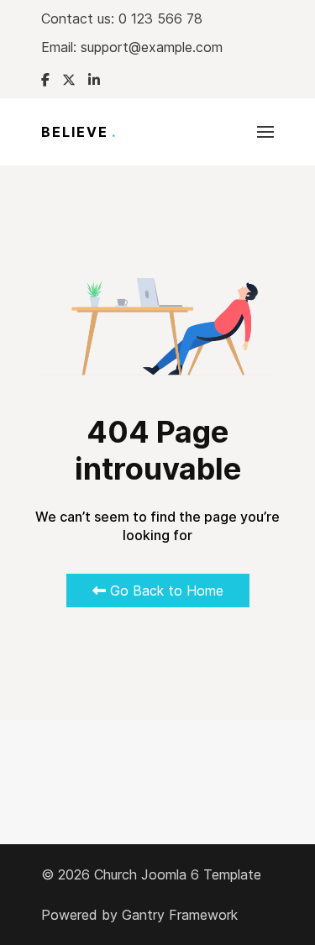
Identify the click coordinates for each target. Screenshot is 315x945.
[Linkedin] (94, 79)
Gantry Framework (180, 914)
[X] (69, 79)
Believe (79, 131)
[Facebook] (45, 79)
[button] (265, 131)
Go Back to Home (164, 590)
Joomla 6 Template (201, 874)
